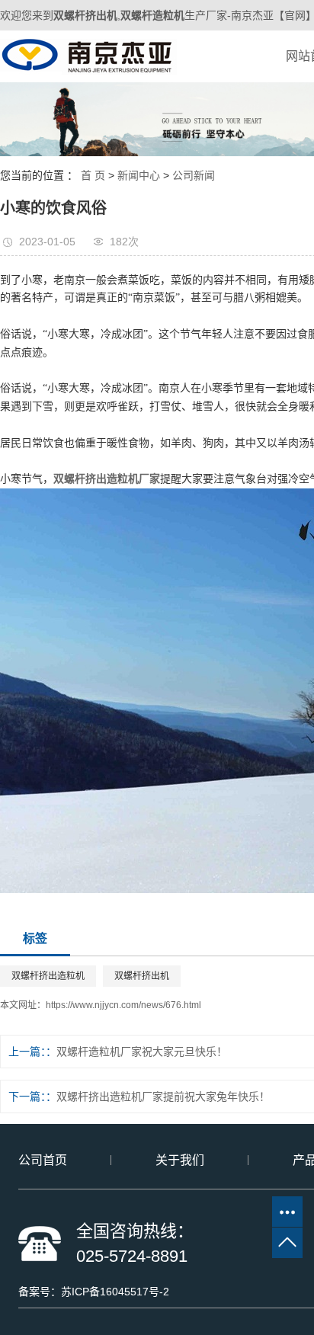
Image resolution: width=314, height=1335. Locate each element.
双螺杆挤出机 (141, 976)
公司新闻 (193, 175)
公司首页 (42, 1160)
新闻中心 (138, 175)
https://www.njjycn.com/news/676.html (123, 1005)
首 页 (93, 175)
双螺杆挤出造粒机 (48, 976)
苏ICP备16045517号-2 (115, 1291)
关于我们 (179, 1160)
